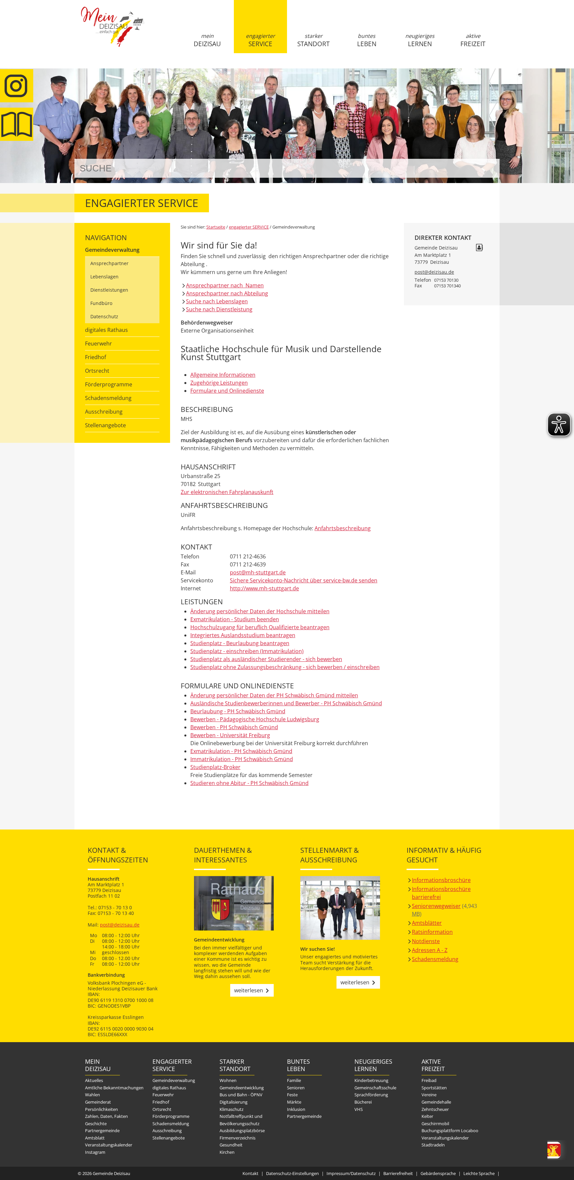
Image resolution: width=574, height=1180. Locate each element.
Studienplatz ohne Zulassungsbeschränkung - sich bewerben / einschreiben (285, 667)
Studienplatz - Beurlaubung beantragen (239, 643)
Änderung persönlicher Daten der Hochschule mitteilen (260, 611)
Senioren (296, 1088)
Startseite (112, 32)
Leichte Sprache (479, 1173)
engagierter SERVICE (260, 40)
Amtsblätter (427, 923)
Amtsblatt (16, 124)
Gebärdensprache (438, 1173)
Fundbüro (101, 303)
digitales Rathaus (106, 330)
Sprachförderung (371, 1095)
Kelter (427, 1116)
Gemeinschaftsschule (375, 1088)
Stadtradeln (433, 1145)
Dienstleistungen (109, 290)
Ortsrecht (97, 370)
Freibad (429, 1080)
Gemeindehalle (436, 1102)
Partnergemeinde (102, 1130)
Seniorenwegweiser (436, 906)
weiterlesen (248, 990)
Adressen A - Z (429, 950)
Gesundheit (231, 1145)
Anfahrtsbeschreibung (343, 528)
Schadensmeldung (108, 398)
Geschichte (96, 1124)
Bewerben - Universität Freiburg (230, 735)
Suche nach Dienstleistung (219, 309)
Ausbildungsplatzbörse (242, 1130)
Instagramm (16, 85)
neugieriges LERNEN (419, 40)
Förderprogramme (108, 384)
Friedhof (95, 357)
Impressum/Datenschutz (351, 1173)
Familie (294, 1080)
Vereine (429, 1095)
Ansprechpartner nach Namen (225, 285)
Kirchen (227, 1152)
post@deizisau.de (434, 272)
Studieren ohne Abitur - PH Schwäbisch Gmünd (249, 783)
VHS (358, 1109)
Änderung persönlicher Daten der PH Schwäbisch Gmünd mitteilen (274, 695)
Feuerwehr (98, 343)
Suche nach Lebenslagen (217, 301)
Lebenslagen (104, 276)
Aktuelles (94, 1080)
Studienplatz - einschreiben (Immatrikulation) (247, 651)
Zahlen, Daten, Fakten (106, 1116)
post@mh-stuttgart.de (258, 572)
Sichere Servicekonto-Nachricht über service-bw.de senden (303, 580)
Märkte (294, 1102)
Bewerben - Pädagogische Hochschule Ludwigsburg (254, 719)
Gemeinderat (98, 1102)
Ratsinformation (432, 931)
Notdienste (426, 941)
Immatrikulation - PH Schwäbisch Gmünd (241, 759)
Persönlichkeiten (101, 1109)
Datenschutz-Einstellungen (292, 1173)
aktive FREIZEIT (472, 40)
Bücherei (363, 1102)
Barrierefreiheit (398, 1173)
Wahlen (92, 1095)
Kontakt (250, 1173)
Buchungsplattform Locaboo (450, 1130)
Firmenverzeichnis (237, 1138)
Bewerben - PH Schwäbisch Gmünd (234, 727)
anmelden (492, 70)
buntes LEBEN (366, 40)
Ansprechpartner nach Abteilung (227, 293)
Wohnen (228, 1080)
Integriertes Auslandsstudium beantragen (242, 635)
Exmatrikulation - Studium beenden (234, 619)
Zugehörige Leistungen (219, 382)
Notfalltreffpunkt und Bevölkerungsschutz (241, 1120)
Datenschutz (104, 316)
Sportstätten (434, 1088)
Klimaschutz (231, 1109)
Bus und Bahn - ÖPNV (241, 1095)
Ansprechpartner (109, 263)
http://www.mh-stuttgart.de (264, 588)
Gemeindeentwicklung (242, 1088)
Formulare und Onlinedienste (227, 390)
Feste (292, 1095)
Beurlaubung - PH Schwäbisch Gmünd (237, 711)
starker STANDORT (313, 40)
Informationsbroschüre (441, 880)
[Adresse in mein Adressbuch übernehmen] (479, 248)
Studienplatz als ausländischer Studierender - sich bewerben (266, 659)
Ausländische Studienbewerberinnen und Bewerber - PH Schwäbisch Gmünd (286, 703)
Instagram (95, 1152)
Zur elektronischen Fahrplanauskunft (227, 492)
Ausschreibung (104, 411)
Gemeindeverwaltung (112, 249)
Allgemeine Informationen (222, 374)
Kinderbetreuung (371, 1080)
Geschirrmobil (435, 1124)
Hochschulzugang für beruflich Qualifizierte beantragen (260, 627)
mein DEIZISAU (207, 40)
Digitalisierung (233, 1102)
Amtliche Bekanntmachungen (114, 1088)
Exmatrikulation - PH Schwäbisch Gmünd (241, 751)
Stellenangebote (105, 425)
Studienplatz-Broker (215, 767)
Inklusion (296, 1109)
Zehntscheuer (435, 1109)
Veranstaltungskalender (108, 1145)
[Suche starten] (487, 168)
